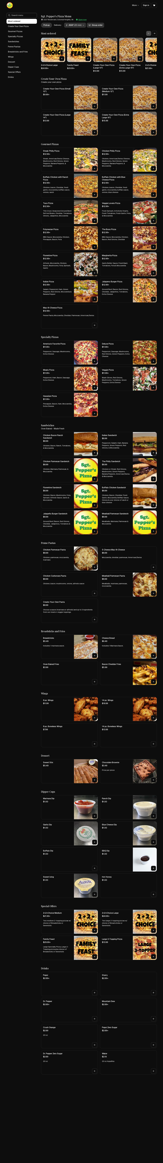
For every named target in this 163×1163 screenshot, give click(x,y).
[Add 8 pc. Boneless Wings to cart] (94, 743)
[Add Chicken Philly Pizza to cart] (153, 168)
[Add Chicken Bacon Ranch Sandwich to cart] (94, 452)
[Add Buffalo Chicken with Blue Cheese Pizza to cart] (153, 194)
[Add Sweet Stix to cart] (94, 780)
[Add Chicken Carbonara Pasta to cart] (94, 593)
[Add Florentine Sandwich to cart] (94, 505)
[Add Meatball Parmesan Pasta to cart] (153, 593)
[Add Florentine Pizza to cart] (94, 273)
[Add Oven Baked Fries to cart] (94, 681)
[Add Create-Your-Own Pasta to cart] (94, 619)
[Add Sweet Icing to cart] (94, 894)
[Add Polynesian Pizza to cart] (94, 246)
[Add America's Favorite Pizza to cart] (94, 361)
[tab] (46, 25)
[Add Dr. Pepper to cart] (94, 1018)
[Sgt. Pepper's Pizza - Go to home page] (9, 5)
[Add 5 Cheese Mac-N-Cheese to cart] (153, 567)
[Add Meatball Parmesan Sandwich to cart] (153, 531)
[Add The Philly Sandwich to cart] (153, 479)
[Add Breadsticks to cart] (94, 655)
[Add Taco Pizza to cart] (94, 220)
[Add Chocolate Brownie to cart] (153, 780)
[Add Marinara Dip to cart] (94, 816)
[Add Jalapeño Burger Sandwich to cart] (94, 531)
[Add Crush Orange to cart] (94, 1045)
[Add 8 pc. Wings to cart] (94, 717)
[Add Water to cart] (153, 1071)
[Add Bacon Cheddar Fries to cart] (153, 681)
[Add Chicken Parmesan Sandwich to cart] (94, 479)
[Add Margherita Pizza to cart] (153, 273)
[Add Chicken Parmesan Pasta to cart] (94, 567)
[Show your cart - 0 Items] (154, 5)
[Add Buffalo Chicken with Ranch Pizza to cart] (94, 194)
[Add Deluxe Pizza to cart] (153, 361)
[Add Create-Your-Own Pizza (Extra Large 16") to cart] (140, 58)
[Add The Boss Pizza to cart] (153, 246)
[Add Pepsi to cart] (94, 992)
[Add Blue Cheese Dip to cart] (153, 842)
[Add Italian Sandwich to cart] (153, 452)
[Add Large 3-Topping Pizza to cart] (153, 956)
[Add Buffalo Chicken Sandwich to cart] (153, 505)
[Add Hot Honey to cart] (153, 894)
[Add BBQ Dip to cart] (153, 868)
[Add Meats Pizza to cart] (94, 387)
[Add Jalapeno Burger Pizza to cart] (153, 299)
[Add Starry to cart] (153, 992)
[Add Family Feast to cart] (87, 58)
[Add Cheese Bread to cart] (153, 655)
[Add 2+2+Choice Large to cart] (61, 58)
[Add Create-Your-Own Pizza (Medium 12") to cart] (153, 106)
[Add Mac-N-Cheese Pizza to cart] (94, 325)
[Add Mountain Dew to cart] (153, 1018)
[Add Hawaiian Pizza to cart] (94, 413)
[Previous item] (148, 33)
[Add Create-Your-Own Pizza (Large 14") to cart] (114, 58)
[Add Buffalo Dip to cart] (94, 868)
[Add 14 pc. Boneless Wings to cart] (153, 743)
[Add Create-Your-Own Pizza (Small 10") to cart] (94, 106)
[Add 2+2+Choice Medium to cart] (94, 930)
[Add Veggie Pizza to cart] (153, 387)
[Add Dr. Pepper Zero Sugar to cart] (94, 1071)
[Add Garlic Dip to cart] (94, 842)
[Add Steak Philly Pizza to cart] (94, 168)
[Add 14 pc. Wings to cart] (153, 717)
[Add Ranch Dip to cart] (153, 816)
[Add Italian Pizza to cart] (94, 299)
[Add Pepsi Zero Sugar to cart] (153, 1045)
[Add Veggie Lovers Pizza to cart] (153, 220)
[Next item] (154, 33)
